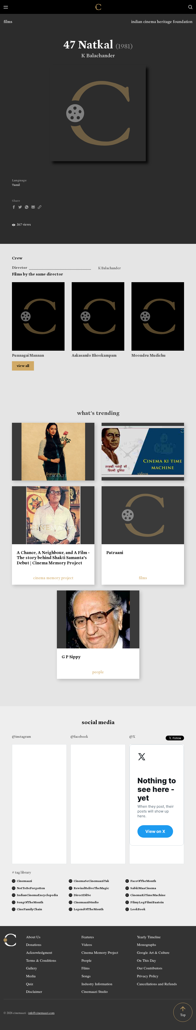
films (8, 21)
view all (23, 366)
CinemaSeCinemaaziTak (91, 881)
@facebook (79, 736)
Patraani (114, 552)
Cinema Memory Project (100, 952)
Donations (33, 944)
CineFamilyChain (29, 909)
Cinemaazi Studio (95, 991)
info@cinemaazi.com (41, 1013)
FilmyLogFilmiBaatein (147, 902)
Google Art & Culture (153, 952)
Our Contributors (149, 968)
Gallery (31, 968)
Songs (86, 975)
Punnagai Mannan (28, 355)
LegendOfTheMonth (88, 909)
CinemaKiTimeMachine (147, 895)
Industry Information (97, 983)
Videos (87, 944)
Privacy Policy (147, 975)
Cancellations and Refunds (157, 983)
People (87, 960)
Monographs (146, 944)
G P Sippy (71, 656)
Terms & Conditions (41, 960)
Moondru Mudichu (148, 355)
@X (132, 736)
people (98, 672)
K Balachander (98, 55)
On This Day (146, 960)
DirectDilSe (82, 895)
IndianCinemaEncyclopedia (37, 895)
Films (86, 968)
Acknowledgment (39, 952)
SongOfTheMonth (30, 902)
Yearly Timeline (149, 936)
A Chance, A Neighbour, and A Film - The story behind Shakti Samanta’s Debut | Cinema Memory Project (53, 558)
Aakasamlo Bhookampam (94, 355)
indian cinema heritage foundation (161, 21)
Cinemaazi (24, 881)
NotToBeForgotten (31, 888)
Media (31, 975)
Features (88, 936)
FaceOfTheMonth (143, 881)
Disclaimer (34, 991)
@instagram (21, 736)
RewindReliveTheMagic (91, 888)
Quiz (29, 983)
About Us (33, 936)
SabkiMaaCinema (143, 888)
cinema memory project (53, 578)
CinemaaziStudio (86, 902)
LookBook (137, 909)
